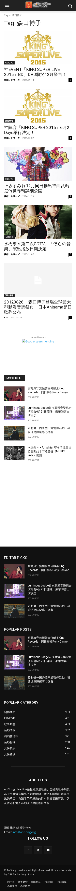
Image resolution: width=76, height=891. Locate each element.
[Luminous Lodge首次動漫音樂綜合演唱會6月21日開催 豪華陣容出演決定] (14, 413)
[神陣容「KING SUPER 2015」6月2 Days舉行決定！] (38, 106)
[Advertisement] (38, 507)
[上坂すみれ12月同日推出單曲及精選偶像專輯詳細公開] (38, 164)
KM (6, 317)
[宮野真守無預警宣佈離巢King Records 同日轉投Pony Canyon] (14, 393)
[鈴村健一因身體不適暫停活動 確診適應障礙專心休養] (14, 433)
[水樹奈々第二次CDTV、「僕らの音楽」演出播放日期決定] (38, 222)
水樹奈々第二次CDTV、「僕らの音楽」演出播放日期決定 (37, 246)
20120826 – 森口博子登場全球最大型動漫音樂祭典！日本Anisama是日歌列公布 (38, 307)
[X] (38, 850)
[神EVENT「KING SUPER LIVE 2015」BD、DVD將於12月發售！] (38, 47)
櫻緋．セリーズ (12, 79)
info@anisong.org (24, 832)
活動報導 (9, 295)
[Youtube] (48, 850)
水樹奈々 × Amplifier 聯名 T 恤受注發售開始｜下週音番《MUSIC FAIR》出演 (49, 451)
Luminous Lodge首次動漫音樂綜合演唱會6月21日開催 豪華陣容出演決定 (50, 411)
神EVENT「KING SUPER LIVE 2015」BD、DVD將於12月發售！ (35, 72)
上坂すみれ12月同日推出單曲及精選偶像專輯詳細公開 (36, 188)
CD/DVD (9, 62)
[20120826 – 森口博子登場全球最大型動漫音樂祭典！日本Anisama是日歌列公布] (38, 280)
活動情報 (9, 120)
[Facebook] (28, 850)
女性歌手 (9, 237)
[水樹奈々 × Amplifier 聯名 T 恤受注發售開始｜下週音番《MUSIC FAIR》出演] (14, 453)
